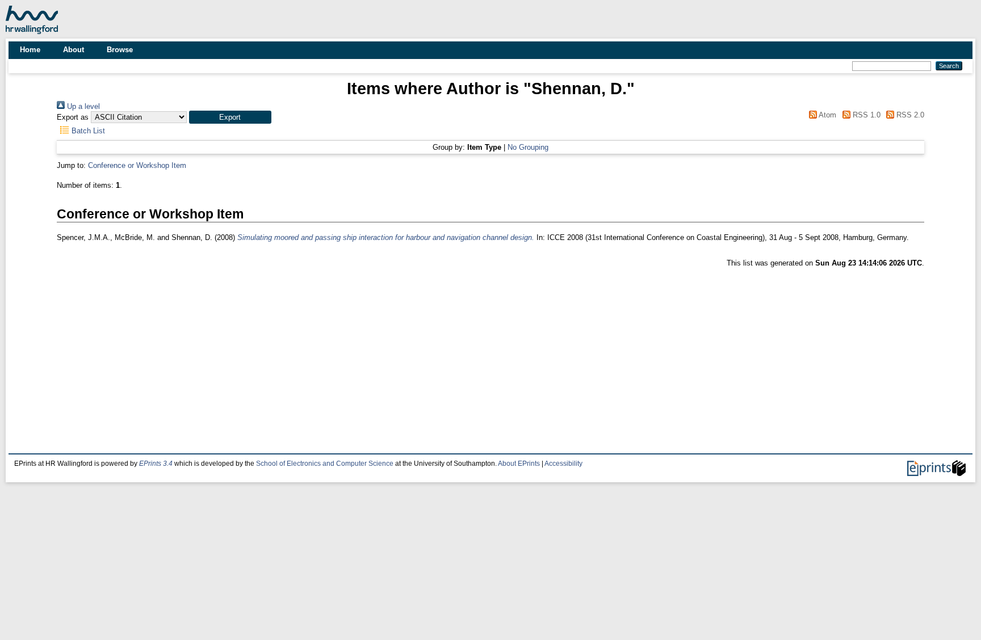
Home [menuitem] (30, 49)
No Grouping (528, 147)
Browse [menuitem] (120, 49)
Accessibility (563, 463)
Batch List (87, 131)
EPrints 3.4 (156, 463)
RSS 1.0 (865, 115)
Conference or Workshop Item (137, 165)
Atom (826, 115)
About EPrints (519, 463)
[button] (230, 117)
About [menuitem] (73, 49)
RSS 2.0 (909, 115)
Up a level (82, 106)
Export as (73, 117)
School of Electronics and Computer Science (324, 463)
